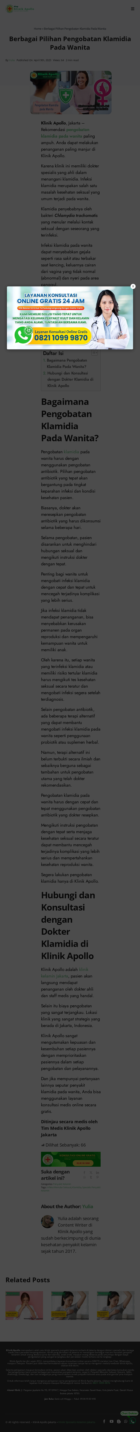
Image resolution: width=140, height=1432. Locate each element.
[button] (70, 716)
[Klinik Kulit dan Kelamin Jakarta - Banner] (70, 317)
